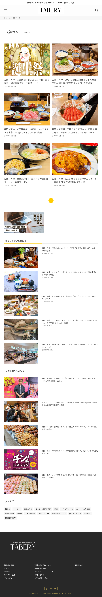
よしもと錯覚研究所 (43, 509)
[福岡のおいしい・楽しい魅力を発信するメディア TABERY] (51, 10)
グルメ (6, 568)
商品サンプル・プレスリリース (46, 571)
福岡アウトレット (59, 513)
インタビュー (9, 578)
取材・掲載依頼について (43, 565)
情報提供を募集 (40, 568)
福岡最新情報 (9, 565)
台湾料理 (87, 513)
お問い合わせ (39, 575)
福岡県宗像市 (10, 518)
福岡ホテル (28, 509)
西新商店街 (9, 513)
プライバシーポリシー (42, 578)
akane (19, 513)
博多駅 (7, 509)
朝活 (56, 509)
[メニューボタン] (5, 10)
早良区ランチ (44, 513)
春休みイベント (75, 513)
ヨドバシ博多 (30, 513)
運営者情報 (78, 565)
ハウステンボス (67, 509)
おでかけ (17, 509)
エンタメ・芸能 (9, 575)
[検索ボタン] (96, 10)
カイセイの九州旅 (83, 509)
